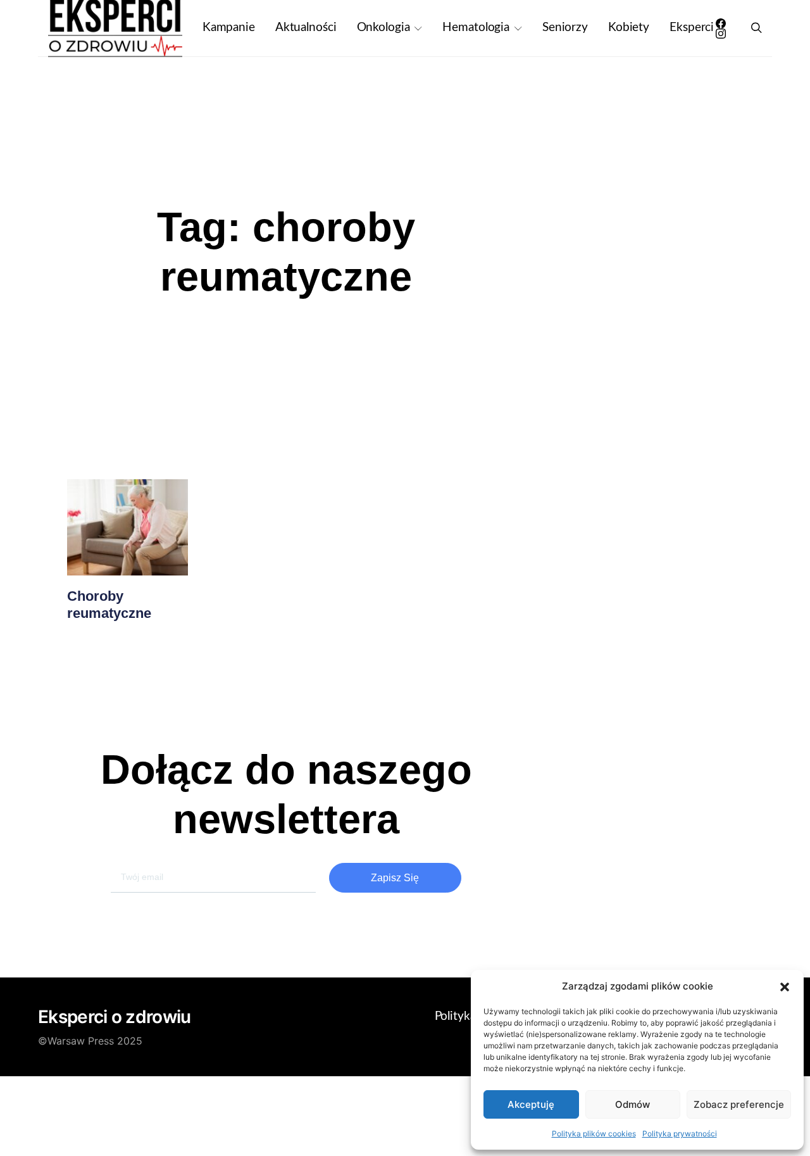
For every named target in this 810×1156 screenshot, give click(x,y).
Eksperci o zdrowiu (114, 1017)
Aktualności (306, 28)
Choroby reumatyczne (109, 604)
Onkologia (383, 28)
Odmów (632, 1104)
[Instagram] (721, 33)
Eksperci (692, 28)
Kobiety (628, 28)
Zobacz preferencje (739, 1104)
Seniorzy (565, 28)
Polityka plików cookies (594, 1133)
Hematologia (475, 28)
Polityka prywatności (679, 1133)
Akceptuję (531, 1104)
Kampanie (228, 28)
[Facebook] (721, 23)
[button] (784, 986)
